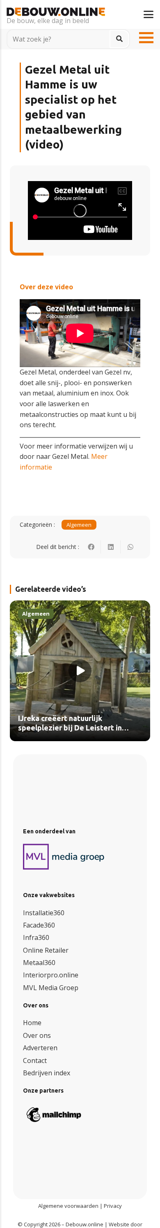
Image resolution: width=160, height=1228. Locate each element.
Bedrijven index (46, 1072)
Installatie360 (43, 912)
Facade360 (39, 925)
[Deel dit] (91, 547)
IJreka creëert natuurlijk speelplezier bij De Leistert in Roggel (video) (70, 728)
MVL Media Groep (50, 987)
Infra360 (36, 937)
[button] (148, 14)
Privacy (113, 1205)
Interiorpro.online (50, 974)
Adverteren (40, 1047)
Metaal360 (39, 962)
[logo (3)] (64, 857)
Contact (35, 1060)
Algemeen (78, 524)
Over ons (37, 1035)
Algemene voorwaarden (68, 1205)
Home (32, 1022)
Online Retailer (46, 950)
